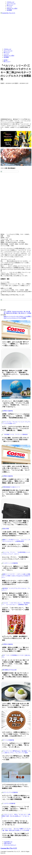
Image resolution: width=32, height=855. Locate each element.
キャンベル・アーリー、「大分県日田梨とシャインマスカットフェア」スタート (15, 558)
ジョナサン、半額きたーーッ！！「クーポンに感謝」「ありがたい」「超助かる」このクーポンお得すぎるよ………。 (15, 808)
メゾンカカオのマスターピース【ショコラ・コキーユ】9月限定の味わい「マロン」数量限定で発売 (15, 786)
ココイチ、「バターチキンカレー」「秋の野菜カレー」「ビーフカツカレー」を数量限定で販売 (15, 609)
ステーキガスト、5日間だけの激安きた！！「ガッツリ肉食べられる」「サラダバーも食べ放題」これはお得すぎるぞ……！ (15, 734)
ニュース (9, 6)
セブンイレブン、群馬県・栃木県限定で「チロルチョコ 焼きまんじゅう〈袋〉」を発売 (15, 638)
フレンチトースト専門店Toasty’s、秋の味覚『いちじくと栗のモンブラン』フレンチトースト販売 (15, 757)
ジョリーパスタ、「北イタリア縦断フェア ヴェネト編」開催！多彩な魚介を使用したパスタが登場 (15, 835)
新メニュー (10, 5)
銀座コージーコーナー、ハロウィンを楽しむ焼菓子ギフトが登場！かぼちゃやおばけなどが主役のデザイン (15, 582)
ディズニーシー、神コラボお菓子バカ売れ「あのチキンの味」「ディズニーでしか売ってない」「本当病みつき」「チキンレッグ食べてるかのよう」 (15, 403)
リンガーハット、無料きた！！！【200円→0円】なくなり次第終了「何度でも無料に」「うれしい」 (15, 568)
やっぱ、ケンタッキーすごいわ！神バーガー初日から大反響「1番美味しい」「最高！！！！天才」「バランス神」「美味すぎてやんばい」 (15, 662)
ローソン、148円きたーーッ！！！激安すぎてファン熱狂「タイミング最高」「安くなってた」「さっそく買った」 (15, 745)
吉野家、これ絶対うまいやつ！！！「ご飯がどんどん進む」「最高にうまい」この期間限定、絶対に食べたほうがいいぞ (15, 481)
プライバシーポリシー (10, 845)
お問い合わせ (7, 843)
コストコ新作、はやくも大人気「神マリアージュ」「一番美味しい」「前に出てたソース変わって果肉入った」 (15, 343)
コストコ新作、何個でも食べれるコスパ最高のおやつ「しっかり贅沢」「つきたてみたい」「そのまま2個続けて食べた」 (15, 705)
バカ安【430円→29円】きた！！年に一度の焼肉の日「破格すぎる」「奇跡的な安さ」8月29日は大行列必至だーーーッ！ (15, 533)
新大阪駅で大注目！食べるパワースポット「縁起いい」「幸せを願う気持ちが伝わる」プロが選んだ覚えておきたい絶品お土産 (15, 675)
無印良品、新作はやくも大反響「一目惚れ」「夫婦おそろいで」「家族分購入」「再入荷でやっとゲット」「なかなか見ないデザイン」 (15, 373)
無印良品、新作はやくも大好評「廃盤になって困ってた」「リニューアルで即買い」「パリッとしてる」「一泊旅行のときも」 (15, 522)
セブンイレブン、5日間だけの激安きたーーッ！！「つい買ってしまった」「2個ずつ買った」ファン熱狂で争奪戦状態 (15, 797)
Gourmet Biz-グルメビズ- (9, 848)
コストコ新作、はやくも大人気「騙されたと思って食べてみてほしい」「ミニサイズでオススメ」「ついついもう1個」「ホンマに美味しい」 (15, 469)
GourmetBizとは (8, 841)
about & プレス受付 (12, 8)
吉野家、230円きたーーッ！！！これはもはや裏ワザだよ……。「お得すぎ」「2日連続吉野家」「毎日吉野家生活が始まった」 (15, 415)
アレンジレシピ (11, 3)
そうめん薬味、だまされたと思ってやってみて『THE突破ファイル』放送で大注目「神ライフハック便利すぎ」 (15, 439)
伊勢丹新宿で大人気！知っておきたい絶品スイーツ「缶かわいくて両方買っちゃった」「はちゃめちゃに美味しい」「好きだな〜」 (15, 493)
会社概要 (9, 10)
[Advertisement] (16, 31)
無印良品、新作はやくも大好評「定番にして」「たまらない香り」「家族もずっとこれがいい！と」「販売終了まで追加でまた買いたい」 (15, 596)
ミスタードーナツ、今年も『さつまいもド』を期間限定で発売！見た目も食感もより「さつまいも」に (15, 822)
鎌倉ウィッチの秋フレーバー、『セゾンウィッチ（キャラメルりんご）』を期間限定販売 (15, 546)
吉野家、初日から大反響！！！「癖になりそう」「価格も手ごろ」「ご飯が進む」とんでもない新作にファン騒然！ (15, 649)
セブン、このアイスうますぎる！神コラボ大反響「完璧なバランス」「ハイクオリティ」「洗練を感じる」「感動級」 (15, 428)
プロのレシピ (10, 2)
